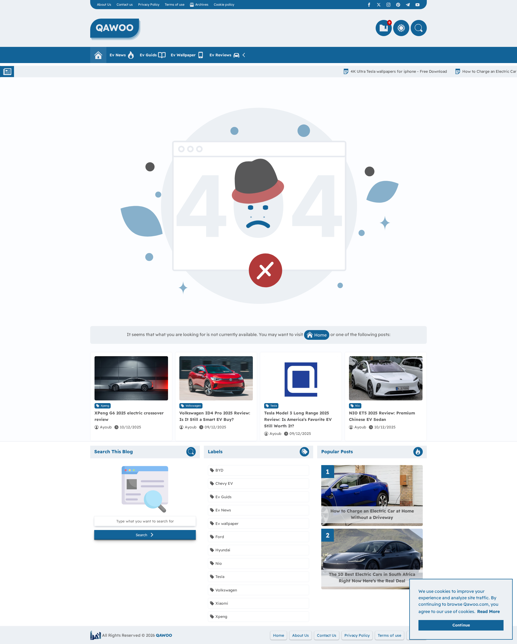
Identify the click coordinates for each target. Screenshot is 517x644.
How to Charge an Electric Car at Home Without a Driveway (372, 514)
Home (320, 335)
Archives (201, 4)
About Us (104, 4)
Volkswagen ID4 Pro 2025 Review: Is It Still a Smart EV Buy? (214, 416)
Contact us (125, 4)
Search (141, 535)
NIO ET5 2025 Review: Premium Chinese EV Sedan (382, 416)
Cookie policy (224, 4)
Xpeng (105, 405)
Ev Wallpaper (183, 55)
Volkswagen (193, 405)
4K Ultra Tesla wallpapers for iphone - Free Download (372, 71)
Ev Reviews (220, 55)
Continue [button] (461, 625)
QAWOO (164, 635)
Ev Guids (148, 55)
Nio (357, 405)
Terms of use (174, 4)
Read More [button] (488, 611)
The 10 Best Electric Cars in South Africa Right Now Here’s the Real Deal (372, 577)
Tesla (273, 405)
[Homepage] (98, 55)
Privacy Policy (148, 4)
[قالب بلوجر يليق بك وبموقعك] (95, 635)
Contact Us (326, 635)
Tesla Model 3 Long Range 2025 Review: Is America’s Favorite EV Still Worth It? (298, 419)
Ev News (118, 55)
